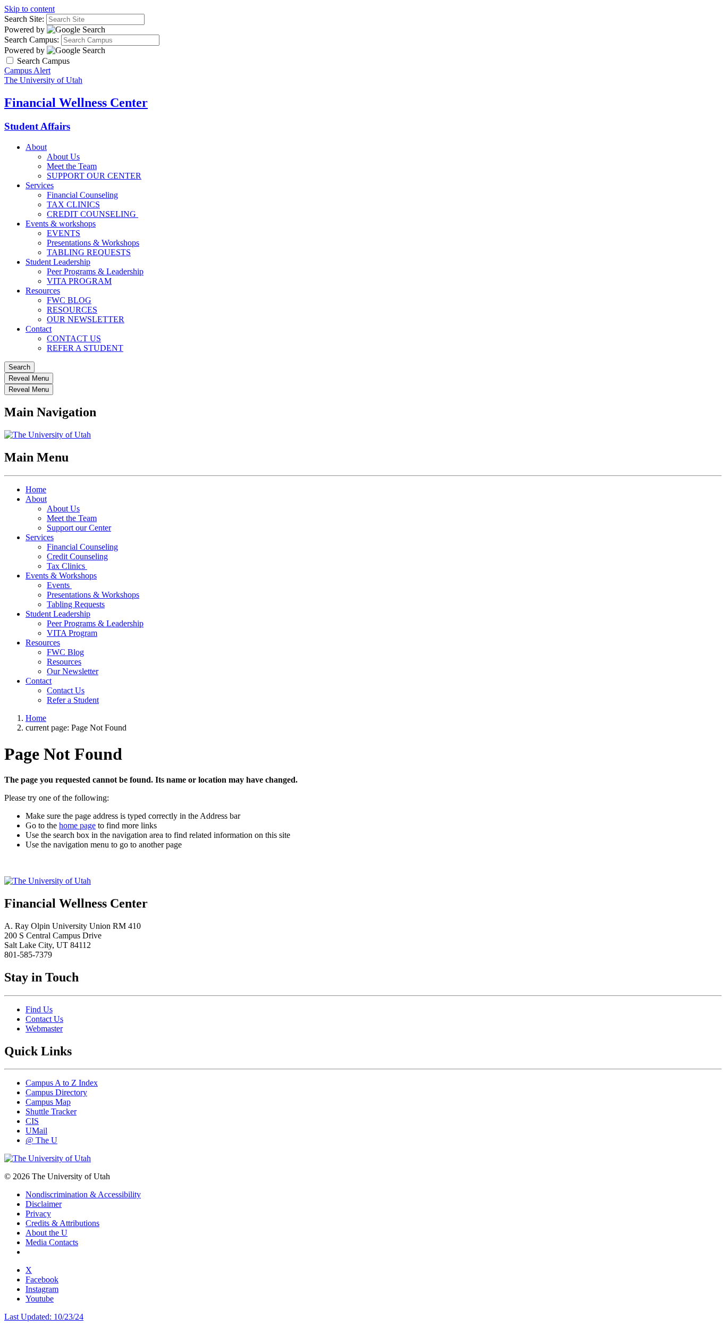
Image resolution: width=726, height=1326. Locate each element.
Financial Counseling (82, 194)
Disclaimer (44, 1203)
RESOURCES (72, 309)
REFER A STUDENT (85, 348)
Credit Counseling (77, 556)
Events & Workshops (61, 575)
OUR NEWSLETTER (85, 319)
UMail (36, 1130)
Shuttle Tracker (51, 1111)
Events (59, 585)
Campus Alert (27, 70)
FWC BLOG (69, 300)
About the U (46, 1232)
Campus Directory (56, 1092)
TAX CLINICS (73, 204)
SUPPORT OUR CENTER (94, 175)
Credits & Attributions (62, 1223)
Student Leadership (58, 261)
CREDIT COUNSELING (92, 214)
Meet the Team (72, 166)
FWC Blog (65, 652)
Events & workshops (61, 223)
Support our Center (79, 527)
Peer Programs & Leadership (95, 271)
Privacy (38, 1213)
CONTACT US (74, 338)
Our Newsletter (72, 671)
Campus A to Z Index (62, 1082)
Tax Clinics (67, 565)
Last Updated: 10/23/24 (43, 1316)
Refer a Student (73, 699)
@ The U (41, 1140)
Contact (39, 328)
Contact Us (66, 690)
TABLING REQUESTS (89, 252)
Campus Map (48, 1101)
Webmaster (44, 1028)
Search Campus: (31, 39)
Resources (43, 290)
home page (77, 825)
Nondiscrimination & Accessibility (83, 1194)
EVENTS (63, 233)
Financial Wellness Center (76, 103)
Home (36, 489)
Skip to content (29, 8)
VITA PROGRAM (79, 281)
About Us (63, 156)
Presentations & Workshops (93, 242)
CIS (32, 1121)
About (36, 147)
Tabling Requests (76, 604)
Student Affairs (37, 126)
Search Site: (24, 18)
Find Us (39, 1009)
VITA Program (72, 632)
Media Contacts (52, 1242)
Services (40, 185)
